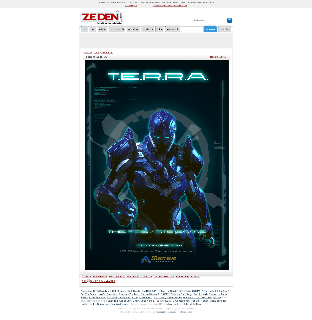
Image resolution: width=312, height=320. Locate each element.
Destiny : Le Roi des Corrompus (174, 291)
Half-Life (195, 301)
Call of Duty (125, 301)
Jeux (96, 52)
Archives (195, 276)
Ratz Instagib (201, 294)
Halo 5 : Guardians (107, 294)
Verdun (217, 297)
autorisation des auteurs (166, 312)
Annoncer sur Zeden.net (139, 276)
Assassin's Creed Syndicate (96, 291)
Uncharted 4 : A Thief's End (197, 297)
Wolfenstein (122, 304)
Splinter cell (171, 304)
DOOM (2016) (200, 291)
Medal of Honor (218, 301)
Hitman (204, 301)
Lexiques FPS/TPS (164, 276)
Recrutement (100, 276)
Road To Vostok (97, 297)
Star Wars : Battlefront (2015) (122, 297)
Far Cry (160, 301)
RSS (84, 281)
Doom (136, 301)
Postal (84, 304)
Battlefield (113, 301)
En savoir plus (131, 6)
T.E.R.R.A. (107, 52)
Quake (92, 304)
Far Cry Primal (88, 294)
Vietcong (110, 304)
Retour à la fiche (218, 57)
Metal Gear (196, 304)
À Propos (86, 276)
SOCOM (183, 304)
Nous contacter (117, 276)
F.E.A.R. (169, 301)
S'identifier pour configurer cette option (170, 6)
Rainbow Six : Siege (181, 294)
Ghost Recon (182, 301)
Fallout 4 (213, 291)
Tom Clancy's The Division (168, 297)
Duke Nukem (147, 301)
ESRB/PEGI (182, 276)
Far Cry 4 (224, 291)
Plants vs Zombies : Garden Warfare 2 (139, 294)
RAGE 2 (165, 294)
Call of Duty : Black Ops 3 (126, 291)
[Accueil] (84, 29)
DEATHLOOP (148, 291)
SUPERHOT (145, 297)
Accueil (88, 52)
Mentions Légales (185, 312)
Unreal (100, 304)
